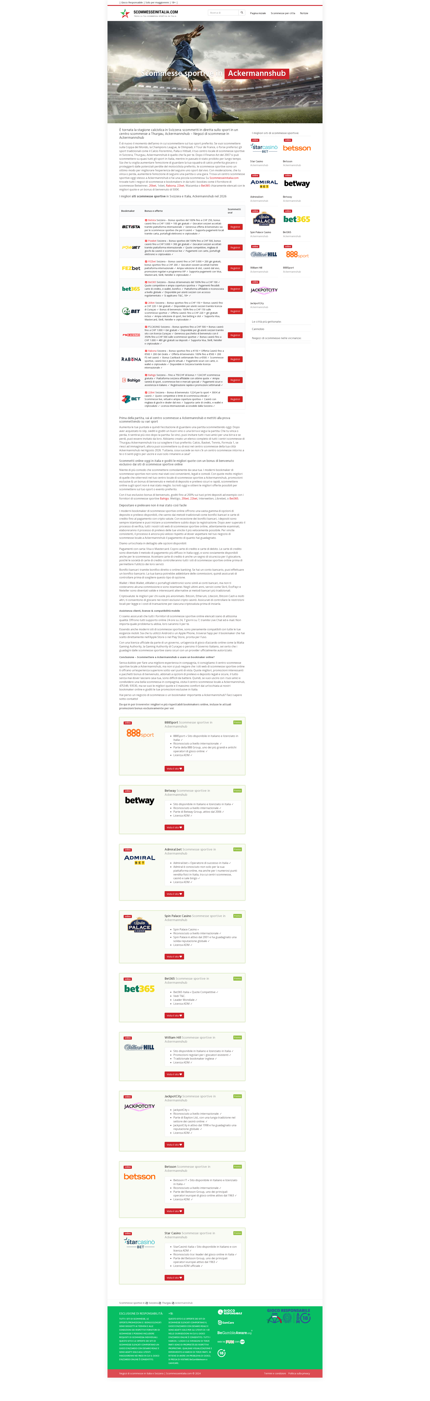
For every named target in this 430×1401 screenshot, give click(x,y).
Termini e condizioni (275, 1373)
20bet (152, 185)
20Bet (151, 302)
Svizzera (153, 1302)
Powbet (152, 240)
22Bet (151, 392)
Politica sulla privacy (299, 1373)
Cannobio (258, 329)
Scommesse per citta (283, 13)
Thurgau (166, 1302)
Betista (152, 220)
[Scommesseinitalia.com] (149, 13)
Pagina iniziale (258, 13)
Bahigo (152, 375)
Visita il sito (173, 768)
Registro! (235, 226)
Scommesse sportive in (132, 1302)
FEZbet (152, 261)
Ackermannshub (176, 727)
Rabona (171, 185)
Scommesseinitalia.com (224, 178)
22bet (180, 185)
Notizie (304, 13)
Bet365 (205, 185)
